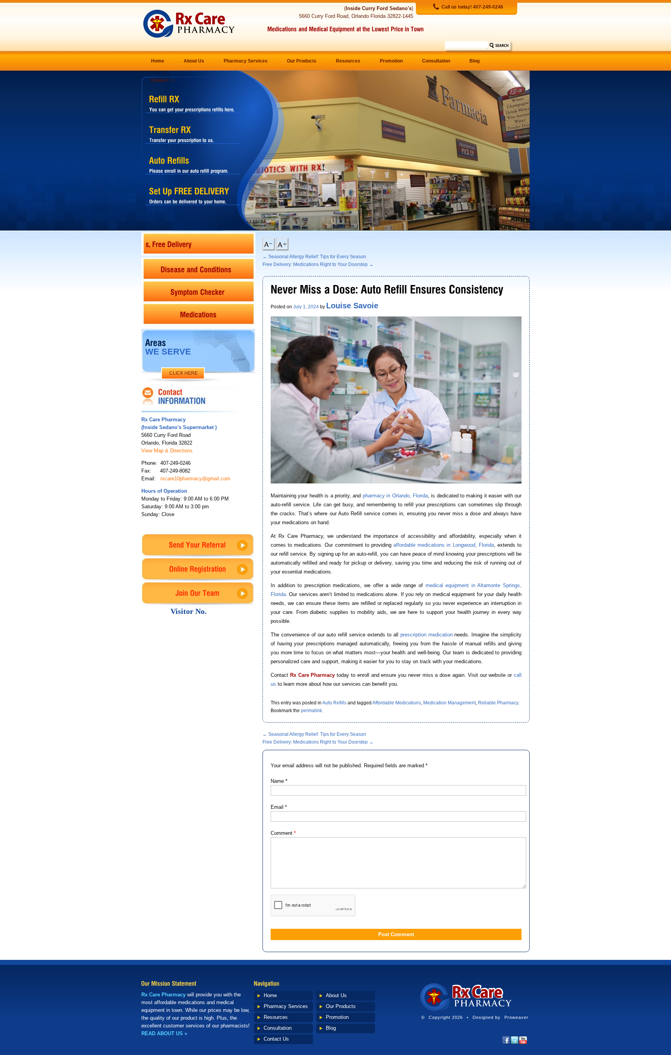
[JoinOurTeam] (197, 593)
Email (279, 807)
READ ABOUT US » (164, 1033)
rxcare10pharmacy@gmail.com (195, 478)
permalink (311, 710)
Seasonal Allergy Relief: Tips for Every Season (314, 256)
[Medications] (198, 313)
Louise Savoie (352, 305)
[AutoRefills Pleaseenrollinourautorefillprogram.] (192, 163)
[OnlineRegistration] (197, 569)
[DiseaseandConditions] (198, 268)
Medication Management (449, 703)
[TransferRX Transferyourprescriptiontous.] (192, 133)
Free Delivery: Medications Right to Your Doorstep (318, 264)
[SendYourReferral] (197, 545)
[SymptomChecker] (198, 291)
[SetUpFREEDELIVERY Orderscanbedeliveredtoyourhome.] (192, 194)
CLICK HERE (183, 373)
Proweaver (516, 1017)
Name (279, 781)
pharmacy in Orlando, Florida (395, 496)
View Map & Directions (167, 451)
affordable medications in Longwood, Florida (443, 545)
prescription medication (426, 635)
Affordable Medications (396, 703)
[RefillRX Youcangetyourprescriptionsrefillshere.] (192, 102)
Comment (283, 833)
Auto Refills (334, 703)
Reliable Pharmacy (498, 703)
